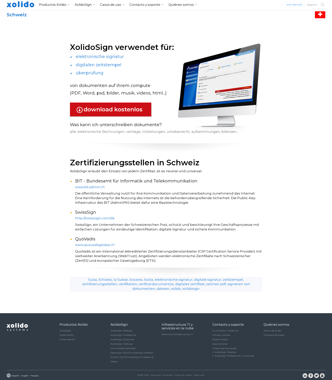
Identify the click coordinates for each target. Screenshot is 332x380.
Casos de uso (110, 5)
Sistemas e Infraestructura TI (177, 334)
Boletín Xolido (220, 339)
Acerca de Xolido (272, 330)
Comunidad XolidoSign (123, 348)
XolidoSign (83, 5)
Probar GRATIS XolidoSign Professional (132, 357)
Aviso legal (156, 375)
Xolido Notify (67, 335)
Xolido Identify (67, 339)
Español (311, 4)
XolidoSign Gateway (121, 343)
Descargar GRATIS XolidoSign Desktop (131, 352)
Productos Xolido (52, 5)
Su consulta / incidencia (225, 330)
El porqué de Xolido (274, 335)
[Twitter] (316, 375)
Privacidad (168, 375)
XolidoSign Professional (123, 335)
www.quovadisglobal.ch (95, 245)
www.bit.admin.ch (90, 187)
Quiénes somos (181, 5)
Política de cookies (183, 375)
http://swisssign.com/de (95, 218)
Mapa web (199, 375)
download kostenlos (113, 109)
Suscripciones (219, 343)
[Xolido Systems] (18, 330)
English (24, 375)
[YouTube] (322, 375)
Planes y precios (221, 335)
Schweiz (17, 14)
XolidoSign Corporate (122, 339)
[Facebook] (310, 375)
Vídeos (113, 361)
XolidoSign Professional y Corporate (234, 355)
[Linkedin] (305, 375)
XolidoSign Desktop (121, 330)
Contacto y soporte (144, 5)
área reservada (294, 4)
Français (34, 375)
